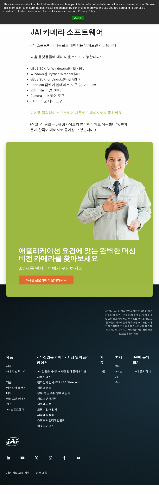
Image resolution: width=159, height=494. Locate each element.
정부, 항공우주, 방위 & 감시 (53, 393)
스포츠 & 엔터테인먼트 (51, 420)
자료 (102, 360)
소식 (118, 382)
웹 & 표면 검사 (45, 425)
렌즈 (9, 404)
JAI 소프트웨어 (15, 409)
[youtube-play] (22, 459)
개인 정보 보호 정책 (18, 472)
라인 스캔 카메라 (16, 398)
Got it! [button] (78, 18)
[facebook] (64, 459)
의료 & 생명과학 (47, 398)
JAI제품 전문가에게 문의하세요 (45, 280)
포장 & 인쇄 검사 (47, 409)
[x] (36, 459)
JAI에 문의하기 (141, 360)
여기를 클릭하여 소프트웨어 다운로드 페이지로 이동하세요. (76, 112)
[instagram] (50, 459)
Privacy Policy (86, 11)
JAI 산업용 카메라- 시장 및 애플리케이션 (63, 360)
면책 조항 (41, 472)
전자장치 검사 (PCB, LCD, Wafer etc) (58, 382)
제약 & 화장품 (45, 414)
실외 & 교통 (44, 404)
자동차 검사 (44, 376)
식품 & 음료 (44, 387)
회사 (118, 357)
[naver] (78, 459)
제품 (9, 357)
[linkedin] (8, 459)
